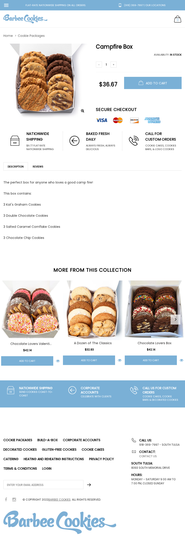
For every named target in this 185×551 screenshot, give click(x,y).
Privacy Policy (101, 459)
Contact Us (148, 456)
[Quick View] (58, 361)
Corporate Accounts (81, 440)
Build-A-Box (47, 440)
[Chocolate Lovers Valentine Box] (31, 310)
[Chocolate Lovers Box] (154, 310)
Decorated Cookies (20, 449)
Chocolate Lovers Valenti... (31, 343)
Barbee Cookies (59, 500)
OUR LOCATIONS (155, 5)
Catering (10, 459)
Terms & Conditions (20, 468)
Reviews (38, 166)
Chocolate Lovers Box (154, 343)
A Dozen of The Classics (93, 343)
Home (8, 35)
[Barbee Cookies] (25, 19)
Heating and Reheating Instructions (54, 459)
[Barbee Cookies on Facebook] (6, 500)
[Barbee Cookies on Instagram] (14, 500)
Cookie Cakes (93, 449)
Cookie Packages (31, 35)
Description (16, 166)
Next (175, 320)
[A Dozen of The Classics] (93, 310)
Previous (9, 320)
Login (46, 468)
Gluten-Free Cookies (59, 449)
